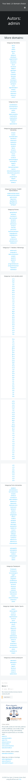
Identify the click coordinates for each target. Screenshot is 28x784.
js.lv (13, 385)
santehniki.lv (13, 582)
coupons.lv (13, 63)
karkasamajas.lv (13, 159)
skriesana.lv (13, 645)
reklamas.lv (13, 267)
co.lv (13, 307)
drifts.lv (13, 112)
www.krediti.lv (5, 744)
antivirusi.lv (13, 250)
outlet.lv (13, 518)
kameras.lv (13, 507)
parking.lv (13, 524)
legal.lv (13, 666)
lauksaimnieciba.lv (13, 231)
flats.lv (13, 148)
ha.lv (13, 358)
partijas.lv (13, 84)
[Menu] (25, 7)
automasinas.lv (13, 106)
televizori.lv (13, 539)
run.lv (13, 86)
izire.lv (13, 154)
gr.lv (13, 356)
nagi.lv (13, 575)
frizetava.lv (13, 569)
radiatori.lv (13, 528)
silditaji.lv (13, 534)
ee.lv (13, 323)
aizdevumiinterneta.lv (13, 193)
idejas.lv (13, 68)
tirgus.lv (13, 237)
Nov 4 (11, 689)
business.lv (13, 216)
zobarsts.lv (13, 599)
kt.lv (13, 389)
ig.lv (13, 371)
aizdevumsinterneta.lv (13, 195)
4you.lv (13, 51)
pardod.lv (13, 520)
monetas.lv (13, 80)
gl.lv (13, 352)
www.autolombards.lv (8, 746)
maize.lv (13, 511)
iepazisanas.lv (13, 617)
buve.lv (13, 135)
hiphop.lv (13, 615)
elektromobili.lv (13, 114)
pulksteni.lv (13, 526)
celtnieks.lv (13, 138)
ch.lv (13, 302)
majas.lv (13, 163)
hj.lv (13, 364)
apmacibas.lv (13, 212)
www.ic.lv (4, 736)
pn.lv (13, 424)
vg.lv (13, 471)
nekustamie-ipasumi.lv (13, 173)
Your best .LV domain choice (14, 3)
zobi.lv (13, 601)
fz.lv (13, 345)
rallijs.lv (13, 641)
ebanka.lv (13, 222)
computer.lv (13, 252)
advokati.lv (13, 660)
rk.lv (13, 441)
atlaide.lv (13, 488)
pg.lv (13, 420)
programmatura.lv (13, 264)
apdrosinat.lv (13, 197)
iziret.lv (13, 156)
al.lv (13, 285)
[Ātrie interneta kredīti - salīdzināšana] (14, 712)
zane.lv (13, 97)
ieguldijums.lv (13, 203)
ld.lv (13, 390)
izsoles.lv (13, 157)
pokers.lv (13, 639)
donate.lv (13, 220)
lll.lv (13, 396)
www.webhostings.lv (7, 763)
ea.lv (13, 321)
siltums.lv (13, 586)
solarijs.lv (13, 590)
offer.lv (13, 516)
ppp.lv (13, 426)
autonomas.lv (13, 108)
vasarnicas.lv (13, 180)
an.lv (13, 286)
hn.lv (13, 368)
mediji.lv (13, 78)
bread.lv (13, 494)
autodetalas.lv (13, 105)
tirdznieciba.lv (13, 543)
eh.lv (13, 325)
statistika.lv (13, 269)
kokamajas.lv (13, 161)
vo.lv (13, 476)
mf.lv (13, 401)
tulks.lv (13, 596)
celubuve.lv (13, 140)
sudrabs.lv (13, 537)
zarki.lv (13, 558)
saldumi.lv (13, 532)
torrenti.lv (13, 91)
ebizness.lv (13, 224)
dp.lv (13, 317)
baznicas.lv (13, 61)
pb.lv (13, 418)
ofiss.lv (13, 175)
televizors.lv (13, 541)
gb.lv (13, 349)
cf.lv (13, 300)
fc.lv (13, 332)
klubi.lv (13, 626)
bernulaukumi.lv (13, 492)
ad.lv (13, 281)
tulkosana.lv (13, 594)
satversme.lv (13, 674)
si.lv (13, 447)
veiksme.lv (13, 93)
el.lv (13, 328)
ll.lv (13, 394)
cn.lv (13, 306)
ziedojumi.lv (13, 243)
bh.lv (13, 292)
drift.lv (13, 110)
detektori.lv (13, 501)
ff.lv (13, 334)
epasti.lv (13, 258)
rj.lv (13, 439)
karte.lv (13, 72)
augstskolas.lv (13, 59)
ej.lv (13, 326)
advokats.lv (13, 662)
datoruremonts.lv (13, 254)
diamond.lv (13, 503)
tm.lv (13, 456)
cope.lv (13, 609)
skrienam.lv (13, 643)
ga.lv (13, 347)
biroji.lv (13, 133)
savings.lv (13, 205)
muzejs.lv (13, 634)
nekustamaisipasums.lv (13, 171)
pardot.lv (13, 522)
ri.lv (13, 437)
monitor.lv (13, 513)
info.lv (13, 262)
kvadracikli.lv (13, 116)
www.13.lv (4, 740)
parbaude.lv (13, 82)
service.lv (13, 584)
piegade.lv (13, 578)
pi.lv (13, 422)
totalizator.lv (13, 651)
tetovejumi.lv (13, 592)
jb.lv (13, 375)
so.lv (13, 451)
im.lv (13, 373)
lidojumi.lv (13, 628)
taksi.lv (13, 122)
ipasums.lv (13, 152)
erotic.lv (13, 613)
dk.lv (13, 313)
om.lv (13, 416)
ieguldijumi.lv (13, 201)
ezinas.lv (13, 226)
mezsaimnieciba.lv (13, 167)
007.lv (13, 45)
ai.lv (13, 283)
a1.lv (13, 279)
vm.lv (13, 473)
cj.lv (13, 304)
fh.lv (13, 339)
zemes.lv (13, 182)
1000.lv (13, 49)
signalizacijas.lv (13, 87)
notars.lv (13, 672)
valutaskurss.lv (13, 241)
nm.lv (13, 412)
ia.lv (13, 370)
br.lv (13, 296)
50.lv (13, 53)
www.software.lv (6, 761)
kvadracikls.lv (13, 118)
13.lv (20, 779)
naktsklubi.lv (13, 636)
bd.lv (13, 290)
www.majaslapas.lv (7, 759)
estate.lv (13, 146)
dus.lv (13, 65)
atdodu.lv (13, 55)
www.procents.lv (6, 742)
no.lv (13, 414)
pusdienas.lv (13, 580)
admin (5, 689)
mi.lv (13, 405)
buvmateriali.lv (13, 136)
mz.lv (13, 407)
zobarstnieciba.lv (13, 598)
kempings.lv (13, 622)
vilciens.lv (13, 95)
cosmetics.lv (13, 497)
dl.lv (13, 315)
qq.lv (13, 430)
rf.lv (13, 433)
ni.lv (13, 411)
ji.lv (13, 381)
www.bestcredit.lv (6, 738)
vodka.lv (13, 554)
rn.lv (13, 443)
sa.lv (13, 445)
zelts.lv (13, 559)
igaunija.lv (13, 70)
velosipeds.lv (13, 550)
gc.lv (13, 350)
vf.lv (13, 469)
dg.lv (13, 311)
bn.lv (13, 294)
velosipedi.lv (13, 548)
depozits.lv (13, 199)
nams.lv (13, 169)
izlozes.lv (13, 618)
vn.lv (13, 475)
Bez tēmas (4, 683)
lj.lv (13, 392)
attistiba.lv (13, 57)
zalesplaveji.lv (13, 556)
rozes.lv (13, 530)
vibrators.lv (13, 552)
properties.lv (13, 177)
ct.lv (13, 309)
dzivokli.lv (13, 144)
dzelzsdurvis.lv (13, 505)
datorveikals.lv (13, 499)
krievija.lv (13, 74)
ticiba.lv (13, 89)
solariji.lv (13, 588)
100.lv (13, 47)
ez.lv (13, 330)
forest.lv (13, 150)
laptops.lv (13, 509)
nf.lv (13, 409)
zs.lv (13, 480)
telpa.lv (13, 178)
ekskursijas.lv (13, 611)
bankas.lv (13, 214)
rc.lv (13, 432)
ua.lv (13, 458)
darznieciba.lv (13, 218)
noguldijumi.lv (13, 233)
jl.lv (13, 383)
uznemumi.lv (13, 239)
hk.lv (13, 366)
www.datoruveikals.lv (8, 753)
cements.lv (13, 142)
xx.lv (13, 478)
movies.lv (13, 632)
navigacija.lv (13, 515)
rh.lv (13, 435)
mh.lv (13, 403)
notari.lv (13, 670)
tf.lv (13, 454)
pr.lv (13, 428)
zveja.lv (13, 653)
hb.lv (13, 360)
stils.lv (13, 649)
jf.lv (13, 379)
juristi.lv (13, 664)
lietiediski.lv (13, 120)
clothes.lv (13, 495)
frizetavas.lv (13, 571)
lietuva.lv (13, 76)
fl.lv (13, 341)
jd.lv (13, 377)
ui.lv (13, 465)
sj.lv (13, 449)
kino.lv (13, 624)
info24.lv (13, 227)
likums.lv (13, 668)
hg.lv (13, 362)
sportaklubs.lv (13, 647)
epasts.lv (13, 260)
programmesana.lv (13, 266)
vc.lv (13, 467)
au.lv (13, 288)
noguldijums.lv (13, 235)
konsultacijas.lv (13, 573)
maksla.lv (13, 630)
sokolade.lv (13, 536)
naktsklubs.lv (13, 638)
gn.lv (13, 354)
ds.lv (13, 319)
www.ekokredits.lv (7, 748)
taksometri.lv (13, 124)
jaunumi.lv (13, 229)
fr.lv (13, 343)
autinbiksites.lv (13, 490)
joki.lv (13, 620)
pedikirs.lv (13, 577)
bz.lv (13, 298)
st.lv (13, 452)
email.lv (13, 256)
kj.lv (13, 387)
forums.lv (13, 66)
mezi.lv (13, 165)
